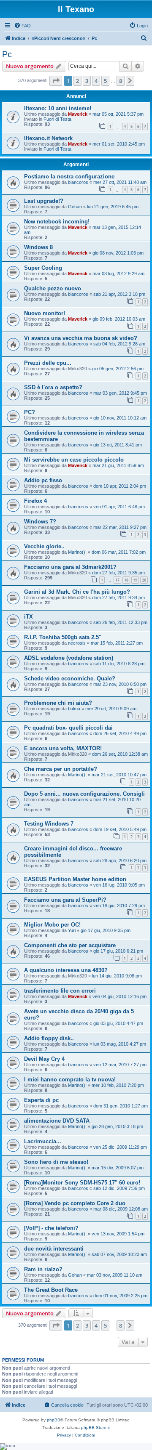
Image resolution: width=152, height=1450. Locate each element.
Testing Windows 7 (48, 824)
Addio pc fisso (43, 480)
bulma (74, 708)
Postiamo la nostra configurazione (69, 176)
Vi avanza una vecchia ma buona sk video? (80, 338)
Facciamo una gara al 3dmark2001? (70, 567)
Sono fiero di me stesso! (56, 1162)
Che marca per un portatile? (60, 769)
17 (117, 580)
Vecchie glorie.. (44, 546)
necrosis (77, 642)
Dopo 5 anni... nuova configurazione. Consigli (84, 794)
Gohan (75, 206)
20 (144, 580)
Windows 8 (38, 247)
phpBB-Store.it (95, 1427)
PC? (29, 412)
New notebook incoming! (57, 221)
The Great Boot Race (51, 1290)
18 (126, 580)
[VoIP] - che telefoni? (51, 1228)
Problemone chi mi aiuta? (58, 703)
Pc (7, 54)
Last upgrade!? (43, 201)
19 (135, 580)
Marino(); (77, 552)
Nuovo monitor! (44, 313)
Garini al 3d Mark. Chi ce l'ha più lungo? (77, 592)
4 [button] (96, 81)
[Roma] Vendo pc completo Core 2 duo (74, 1203)
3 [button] (86, 81)
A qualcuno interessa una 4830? (66, 970)
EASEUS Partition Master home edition (75, 879)
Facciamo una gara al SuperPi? (65, 900)
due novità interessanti (54, 1249)
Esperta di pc (41, 1100)
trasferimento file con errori (60, 991)
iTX (28, 616)
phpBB (53, 1420)
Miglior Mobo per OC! (52, 925)
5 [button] (105, 81)
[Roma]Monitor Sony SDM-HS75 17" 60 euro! (82, 1182)
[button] (55, 81)
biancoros (78, 182)
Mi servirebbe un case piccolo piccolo (74, 460)
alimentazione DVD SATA (57, 1121)
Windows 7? (40, 521)
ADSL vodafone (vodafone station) (68, 658)
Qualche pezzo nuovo (52, 288)
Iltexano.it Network (48, 138)
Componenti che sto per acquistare (70, 945)
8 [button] (120, 81)
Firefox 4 (35, 501)
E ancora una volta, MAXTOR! (63, 748)
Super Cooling (43, 268)
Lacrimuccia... (42, 1141)
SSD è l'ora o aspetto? (53, 387)
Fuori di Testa (57, 119)
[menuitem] (22, 26)
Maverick (77, 114)
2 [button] (77, 81)
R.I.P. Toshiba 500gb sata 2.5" (62, 637)
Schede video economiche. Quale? (69, 678)
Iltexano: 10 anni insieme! (57, 108)
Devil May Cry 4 (44, 1059)
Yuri (72, 930)
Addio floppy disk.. (49, 1038)
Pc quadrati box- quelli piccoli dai (68, 728)
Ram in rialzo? (43, 1269)
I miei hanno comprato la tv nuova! (70, 1079)
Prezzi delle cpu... (47, 363)
